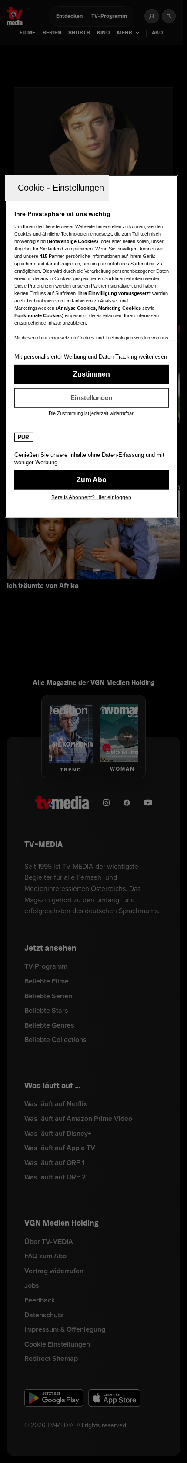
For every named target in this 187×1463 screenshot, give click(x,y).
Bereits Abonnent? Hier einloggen (91, 497)
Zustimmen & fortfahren (91, 374)
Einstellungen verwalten (91, 398)
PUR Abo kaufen (91, 480)
